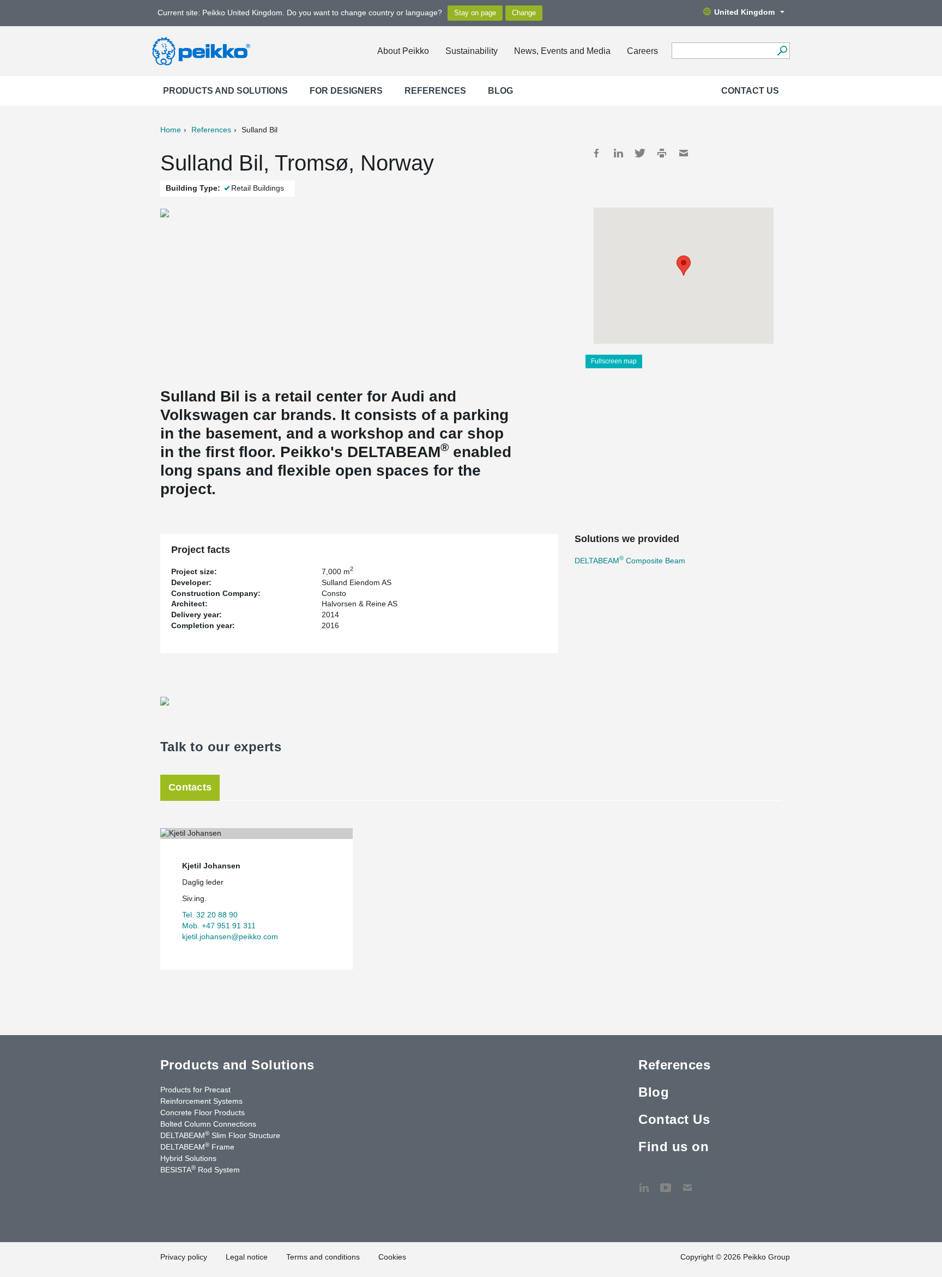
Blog (500, 90)
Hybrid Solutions (188, 1158)
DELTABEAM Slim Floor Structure (220, 1135)
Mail (683, 153)
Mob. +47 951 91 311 (219, 925)
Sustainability (471, 51)
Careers (642, 51)
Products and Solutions (225, 90)
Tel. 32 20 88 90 (210, 914)
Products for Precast (195, 1089)
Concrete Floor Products (202, 1112)
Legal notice (247, 1256)
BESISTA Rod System (200, 1169)
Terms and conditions (323, 1256)
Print (661, 153)
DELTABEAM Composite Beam (630, 560)
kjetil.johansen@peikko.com (230, 936)
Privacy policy (183, 1256)
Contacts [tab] (190, 787)
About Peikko (403, 51)
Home (170, 129)
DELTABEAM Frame (197, 1146)
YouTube (665, 1182)
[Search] (782, 50)
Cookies (392, 1256)
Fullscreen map (614, 361)
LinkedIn (618, 153)
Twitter (640, 153)
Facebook (596, 153)
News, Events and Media (562, 51)
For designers (346, 90)
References (435, 90)
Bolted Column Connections (208, 1124)
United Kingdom (744, 12)
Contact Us (750, 90)
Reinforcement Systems (201, 1101)
